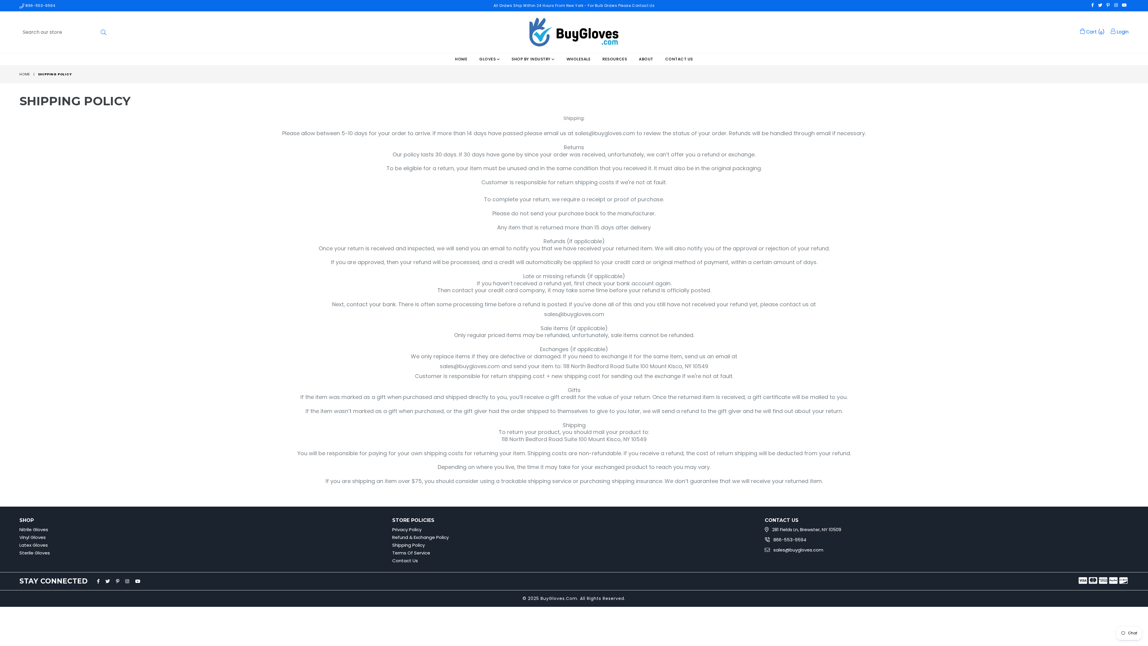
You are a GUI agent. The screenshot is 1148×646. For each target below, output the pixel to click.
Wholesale (579, 59)
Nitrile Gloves (33, 529)
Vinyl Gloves (32, 537)
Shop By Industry (532, 59)
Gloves (488, 59)
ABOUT (646, 59)
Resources (614, 59)
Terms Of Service (411, 553)
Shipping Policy (408, 545)
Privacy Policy (407, 529)
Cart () (1095, 31)
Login (1122, 31)
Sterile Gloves (34, 553)
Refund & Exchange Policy (420, 537)
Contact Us (679, 59)
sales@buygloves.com (798, 550)
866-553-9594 (40, 5)
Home (461, 59)
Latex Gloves (33, 545)
